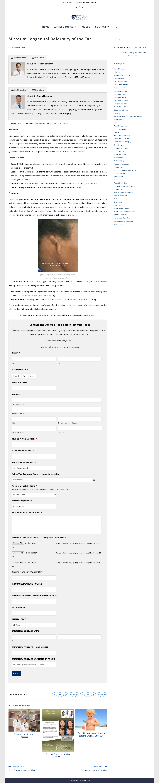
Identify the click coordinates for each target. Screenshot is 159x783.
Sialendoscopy (119, 199)
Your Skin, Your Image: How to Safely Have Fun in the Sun (91, 734)
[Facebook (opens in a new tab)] (79, 7)
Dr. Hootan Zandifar (19, 47)
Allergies (117, 72)
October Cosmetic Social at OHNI (58, 755)
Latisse (116, 132)
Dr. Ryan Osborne (120, 104)
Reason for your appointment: (27, 512)
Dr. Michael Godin (120, 91)
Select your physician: (22, 501)
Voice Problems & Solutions (124, 221)
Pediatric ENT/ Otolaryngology (124, 186)
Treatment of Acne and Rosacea (24, 735)
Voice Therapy (119, 224)
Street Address (18, 404)
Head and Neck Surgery (122, 142)
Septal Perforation (120, 196)
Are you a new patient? (24, 462)
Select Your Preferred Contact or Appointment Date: (37, 474)
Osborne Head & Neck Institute (125, 170)
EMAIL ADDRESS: (20, 382)
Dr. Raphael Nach (120, 94)
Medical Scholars (120, 154)
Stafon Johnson (119, 151)
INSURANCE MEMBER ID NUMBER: (27, 584)
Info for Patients (120, 173)
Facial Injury (118, 113)
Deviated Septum (120, 78)
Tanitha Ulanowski (120, 215)
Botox (116, 123)
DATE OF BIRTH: (20, 369)
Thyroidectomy (119, 145)
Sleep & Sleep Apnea (121, 208)
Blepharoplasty (119, 119)
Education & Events (121, 110)
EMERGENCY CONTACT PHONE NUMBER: (30, 647)
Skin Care (117, 205)
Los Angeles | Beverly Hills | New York (132, 53)
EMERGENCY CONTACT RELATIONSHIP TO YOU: (33, 659)
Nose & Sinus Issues (121, 164)
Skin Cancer (118, 202)
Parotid (116, 180)
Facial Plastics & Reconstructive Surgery (128, 116)
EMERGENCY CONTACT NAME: (25, 631)
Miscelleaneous (119, 158)
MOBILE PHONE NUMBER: (24, 439)
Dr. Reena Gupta (120, 97)
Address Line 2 (18, 413)
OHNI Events (118, 177)
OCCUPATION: (18, 607)
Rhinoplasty (118, 167)
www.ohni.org (90, 315)
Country (61, 432)
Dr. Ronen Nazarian (121, 101)
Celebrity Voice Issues (122, 75)
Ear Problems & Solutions (123, 107)
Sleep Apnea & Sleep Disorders (125, 211)
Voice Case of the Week (122, 218)
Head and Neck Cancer (122, 135)
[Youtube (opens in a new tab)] (82, 7)
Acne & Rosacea (120, 69)
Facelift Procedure (120, 126)
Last (59, 363)
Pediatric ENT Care (120, 183)
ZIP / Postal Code (18, 432)
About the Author (19, 58)
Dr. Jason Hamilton (120, 88)
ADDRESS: (17, 394)
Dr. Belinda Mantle (120, 81)
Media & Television (121, 148)
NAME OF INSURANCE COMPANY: (27, 572)
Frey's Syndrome (120, 129)
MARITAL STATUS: (20, 619)
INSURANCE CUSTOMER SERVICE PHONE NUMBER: (34, 595)
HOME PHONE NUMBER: (24, 451)
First (13, 363)
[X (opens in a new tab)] (76, 7)
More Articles (39, 58)
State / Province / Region (67, 423)
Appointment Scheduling (24, 486)
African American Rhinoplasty (124, 192)
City (13, 423)
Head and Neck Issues (122, 139)
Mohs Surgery (119, 161)
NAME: (16, 353)
